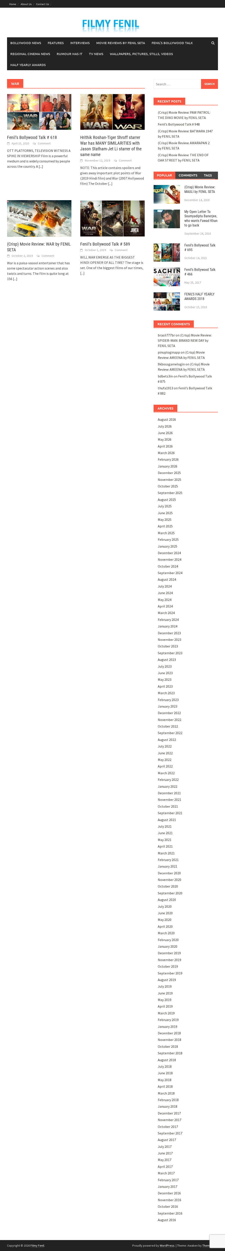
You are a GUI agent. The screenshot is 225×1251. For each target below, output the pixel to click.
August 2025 (167, 499)
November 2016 (169, 1200)
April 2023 (165, 686)
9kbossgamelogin (171, 364)
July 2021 (165, 826)
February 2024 (168, 619)
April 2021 (165, 846)
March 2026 (166, 453)
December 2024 (169, 553)
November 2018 (169, 1039)
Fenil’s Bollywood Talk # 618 (32, 137)
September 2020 (170, 893)
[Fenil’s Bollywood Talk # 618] (39, 111)
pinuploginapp (169, 352)
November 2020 (169, 879)
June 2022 (165, 753)
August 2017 (167, 1140)
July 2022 (165, 746)
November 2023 (169, 639)
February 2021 (168, 859)
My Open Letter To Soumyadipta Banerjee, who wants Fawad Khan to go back (201, 218)
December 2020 (169, 873)
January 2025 (167, 546)
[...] (41, 166)
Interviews (80, 43)
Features (56, 43)
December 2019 (169, 953)
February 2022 (168, 779)
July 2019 (165, 986)
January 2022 (167, 786)
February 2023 (168, 699)
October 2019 (168, 966)
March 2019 (166, 1013)
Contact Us (42, 4)
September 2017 (170, 1133)
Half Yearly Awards (28, 65)
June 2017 (165, 1153)
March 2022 (166, 773)
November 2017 (169, 1120)
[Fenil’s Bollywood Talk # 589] (112, 218)
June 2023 (165, 673)
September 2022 (170, 733)
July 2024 (165, 586)
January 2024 (167, 626)
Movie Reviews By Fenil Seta (120, 43)
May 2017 (164, 1160)
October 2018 (168, 1046)
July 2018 (165, 1066)
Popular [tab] (164, 175)
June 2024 (165, 593)
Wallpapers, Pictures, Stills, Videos (141, 54)
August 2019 (167, 980)
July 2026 (165, 426)
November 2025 (169, 479)
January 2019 (167, 1026)
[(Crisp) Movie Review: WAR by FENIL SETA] (39, 218)
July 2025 (165, 506)
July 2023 (165, 666)
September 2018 (170, 1053)
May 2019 (164, 1000)
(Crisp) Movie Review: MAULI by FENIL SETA (199, 189)
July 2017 (165, 1146)
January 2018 (167, 1106)
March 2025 (166, 533)
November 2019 (169, 960)
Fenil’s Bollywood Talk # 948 (179, 124)
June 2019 (165, 993)
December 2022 (169, 713)
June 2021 (165, 833)
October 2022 (168, 726)
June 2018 (165, 1073)
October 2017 (168, 1126)
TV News (96, 54)
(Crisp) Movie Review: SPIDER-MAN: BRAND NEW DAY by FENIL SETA (185, 340)
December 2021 (169, 793)
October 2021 (168, 806)
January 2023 (167, 706)
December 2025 (169, 473)
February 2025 (168, 539)
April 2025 (165, 526)
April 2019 (165, 1006)
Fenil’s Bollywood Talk (172, 43)
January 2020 (167, 946)
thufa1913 (165, 388)
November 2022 (169, 719)
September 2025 (170, 493)
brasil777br (166, 335)
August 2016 (167, 1220)
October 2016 (168, 1206)
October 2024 (168, 566)
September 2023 (170, 653)
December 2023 (169, 633)
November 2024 (169, 559)
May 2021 (164, 840)
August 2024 (167, 579)
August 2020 (167, 899)
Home (12, 4)
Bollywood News (25, 43)
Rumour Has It (69, 54)
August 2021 (167, 820)
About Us (26, 4)
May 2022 (164, 759)
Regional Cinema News (30, 54)
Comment (44, 143)
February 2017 (168, 1180)
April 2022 (165, 766)
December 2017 (169, 1113)
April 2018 (165, 1086)
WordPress (167, 1245)
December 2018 (169, 1033)
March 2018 (166, 1093)
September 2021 (170, 813)
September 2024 (170, 573)
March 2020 (166, 933)
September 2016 (170, 1213)
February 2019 (168, 1019)
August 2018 (167, 1060)
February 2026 (168, 459)
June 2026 (165, 433)
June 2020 (165, 913)
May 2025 (164, 519)
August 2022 (167, 739)
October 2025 (168, 486)
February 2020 (168, 940)
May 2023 (164, 679)
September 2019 (170, 973)
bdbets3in (165, 376)
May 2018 (164, 1080)
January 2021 (167, 866)
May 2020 (164, 919)
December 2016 (169, 1193)
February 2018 (168, 1100)
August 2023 (167, 659)
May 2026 (164, 439)
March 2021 (166, 853)
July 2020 (165, 906)
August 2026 (167, 419)
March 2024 (166, 613)
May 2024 (164, 599)
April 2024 (165, 606)
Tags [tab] (208, 175)
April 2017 (165, 1166)
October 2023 (168, 646)
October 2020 (168, 886)
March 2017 (166, 1173)
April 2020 (165, 926)
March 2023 (166, 693)
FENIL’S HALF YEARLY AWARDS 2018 (199, 296)
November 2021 (169, 799)
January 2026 (167, 466)
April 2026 (165, 446)
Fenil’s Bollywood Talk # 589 (105, 244)
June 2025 (165, 513)
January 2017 (167, 1186)
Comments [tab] (188, 175)
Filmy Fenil (37, 1245)
